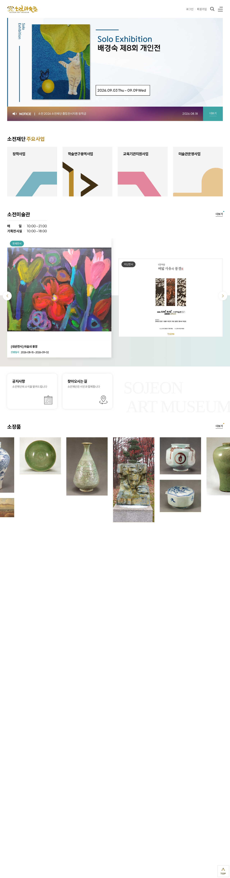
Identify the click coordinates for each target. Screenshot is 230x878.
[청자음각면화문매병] (203, 466)
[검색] (212, 9)
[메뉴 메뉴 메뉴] (220, 9)
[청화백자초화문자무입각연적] (156, 496)
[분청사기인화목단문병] (63, 466)
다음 (132, 99)
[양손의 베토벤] (109, 479)
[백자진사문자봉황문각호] (156, 455)
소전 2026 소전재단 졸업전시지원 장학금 (62, 113)
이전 (97, 99)
